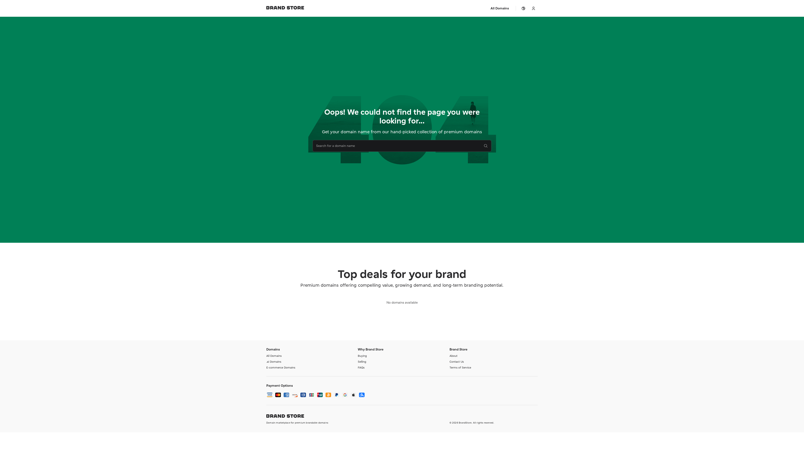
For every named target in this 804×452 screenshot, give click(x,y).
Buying (362, 356)
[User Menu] (533, 8)
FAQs (361, 367)
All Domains (274, 356)
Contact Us (457, 362)
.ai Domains (273, 362)
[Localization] (523, 8)
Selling (362, 362)
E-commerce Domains (280, 367)
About (453, 356)
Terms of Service (460, 367)
